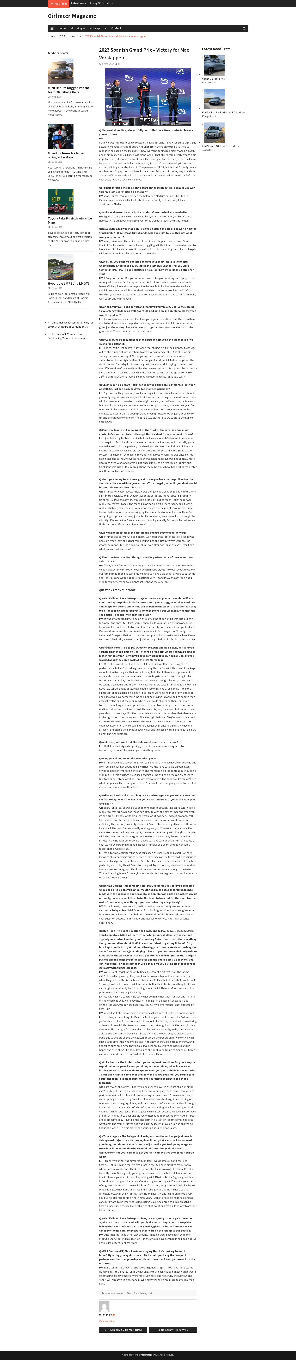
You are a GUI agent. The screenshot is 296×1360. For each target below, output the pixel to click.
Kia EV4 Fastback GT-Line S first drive (223, 112)
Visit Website (106, 1321)
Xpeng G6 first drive (213, 78)
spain (150, 1293)
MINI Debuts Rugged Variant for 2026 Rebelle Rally (68, 90)
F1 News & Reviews (115, 1293)
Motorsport (97, 28)
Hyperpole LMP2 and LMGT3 (69, 283)
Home (62, 28)
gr (119, 63)
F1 (131, 1293)
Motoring (76, 28)
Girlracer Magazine (72, 16)
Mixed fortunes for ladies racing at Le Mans (66, 155)
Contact (116, 28)
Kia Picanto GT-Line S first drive (220, 146)
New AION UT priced (102, 3)
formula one (140, 1293)
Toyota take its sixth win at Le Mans (70, 220)
